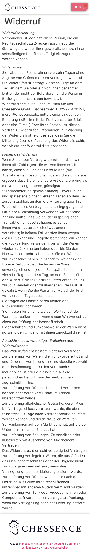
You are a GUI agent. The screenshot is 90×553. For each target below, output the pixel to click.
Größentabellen (59, 547)
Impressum (26, 543)
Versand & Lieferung (66, 543)
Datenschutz (43, 543)
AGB (45, 547)
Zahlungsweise (30, 547)
